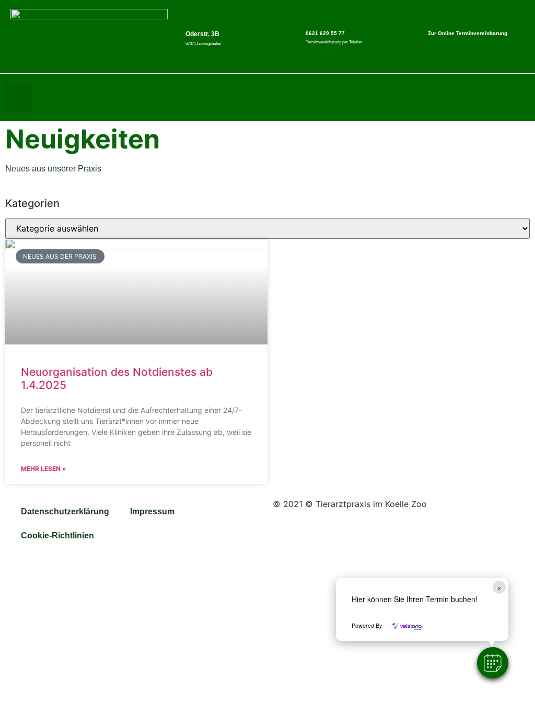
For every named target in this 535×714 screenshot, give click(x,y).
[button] (492, 662)
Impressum (152, 511)
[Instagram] (522, 97)
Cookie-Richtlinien (57, 535)
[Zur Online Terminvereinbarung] (415, 33)
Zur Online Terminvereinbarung (467, 33)
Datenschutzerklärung (65, 511)
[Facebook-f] (500, 97)
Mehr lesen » (43, 469)
